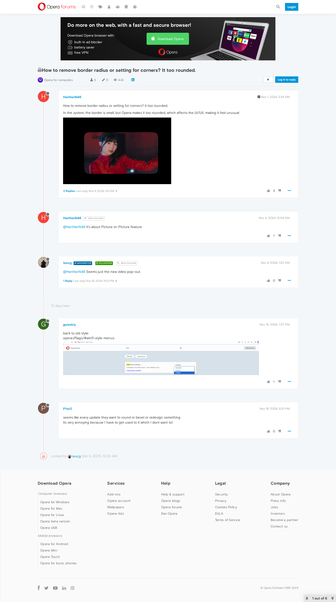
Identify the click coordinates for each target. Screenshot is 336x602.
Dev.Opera (169, 513)
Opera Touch (50, 557)
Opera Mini (48, 550)
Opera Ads (115, 513)
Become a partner (284, 520)
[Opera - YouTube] (55, 587)
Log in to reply (287, 79)
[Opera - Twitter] (46, 587)
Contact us (279, 526)
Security (221, 494)
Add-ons (113, 494)
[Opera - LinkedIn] (64, 587)
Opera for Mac (51, 508)
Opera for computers (58, 80)
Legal (220, 483)
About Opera (281, 494)
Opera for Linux (52, 515)
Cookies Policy (226, 507)
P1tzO (67, 409)
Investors (278, 513)
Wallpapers (115, 507)
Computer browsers (52, 494)
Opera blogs (170, 501)
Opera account (119, 501)
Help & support (172, 494)
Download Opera (170, 39)
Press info (278, 501)
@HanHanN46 (96, 218)
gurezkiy (69, 324)
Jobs (274, 507)
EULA (219, 513)
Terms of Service (227, 520)
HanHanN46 (72, 97)
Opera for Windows (54, 502)
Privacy (220, 501)
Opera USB (48, 527)
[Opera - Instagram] (72, 587)
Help (165, 483)
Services (116, 483)
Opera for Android (54, 544)
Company (280, 483)
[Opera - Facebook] (38, 588)
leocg (67, 263)
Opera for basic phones (58, 563)
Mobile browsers (50, 536)
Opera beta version (55, 521)
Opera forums (171, 507)
